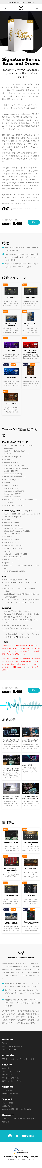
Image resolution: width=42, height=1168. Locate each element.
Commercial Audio (9, 1049)
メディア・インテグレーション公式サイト (19, 1118)
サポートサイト (13, 637)
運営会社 (5, 1121)
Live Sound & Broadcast (12, 1046)
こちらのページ (26, 667)
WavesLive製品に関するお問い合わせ (17, 1109)
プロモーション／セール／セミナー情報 (18, 1059)
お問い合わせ (7, 1106)
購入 (33, 222)
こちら (36, 594)
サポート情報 (7, 1103)
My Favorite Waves (10, 1093)
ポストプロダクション (11, 1078)
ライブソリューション (11, 1071)
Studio (5, 1043)
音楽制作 (5, 1068)
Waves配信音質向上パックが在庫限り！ (21, 2)
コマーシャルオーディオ (12, 1081)
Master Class (7, 1074)
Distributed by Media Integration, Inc (21, 1156)
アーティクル (7, 1090)
